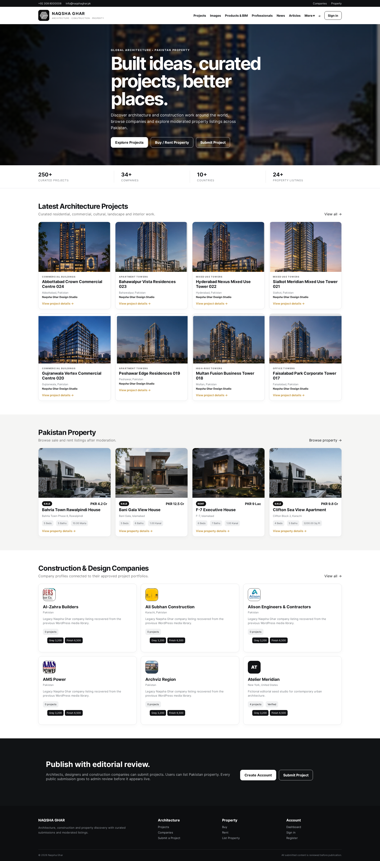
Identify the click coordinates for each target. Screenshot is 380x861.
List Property (231, 838)
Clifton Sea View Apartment (299, 509)
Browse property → (325, 440)
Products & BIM (236, 15)
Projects (200, 15)
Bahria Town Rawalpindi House (71, 509)
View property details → (59, 531)
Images (215, 15)
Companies (320, 3)
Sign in (333, 15)
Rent (225, 832)
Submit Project (213, 142)
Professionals (262, 15)
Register (292, 838)
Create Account (258, 775)
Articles (295, 15)
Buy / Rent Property (172, 142)
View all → (333, 214)
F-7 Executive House (216, 509)
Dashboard (293, 827)
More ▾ (310, 15)
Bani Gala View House (140, 509)
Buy (224, 827)
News (281, 15)
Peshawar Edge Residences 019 (149, 373)
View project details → (58, 303)
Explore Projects (129, 142)
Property (336, 3)
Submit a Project (169, 838)
